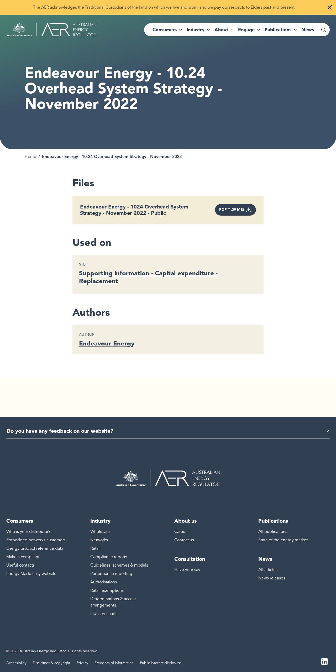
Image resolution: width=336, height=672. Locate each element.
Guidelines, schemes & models (119, 565)
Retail (95, 548)
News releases (271, 578)
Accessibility (16, 663)
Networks (99, 540)
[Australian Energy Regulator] (51, 29)
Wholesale (100, 531)
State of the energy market (283, 540)
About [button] (221, 30)
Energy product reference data (34, 548)
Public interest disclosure (160, 663)
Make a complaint (22, 556)
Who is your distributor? (28, 531)
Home (30, 156)
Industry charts (103, 613)
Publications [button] (278, 30)
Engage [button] (246, 30)
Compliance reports (108, 556)
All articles (267, 569)
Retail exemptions (107, 590)
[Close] (329, 7)
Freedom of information (114, 663)
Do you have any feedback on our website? (60, 431)
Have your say (187, 569)
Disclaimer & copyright (51, 663)
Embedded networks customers (36, 540)
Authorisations (103, 582)
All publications (272, 531)
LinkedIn (324, 661)
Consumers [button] (165, 30)
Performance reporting (111, 573)
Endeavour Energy (106, 343)
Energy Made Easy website (31, 573)
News (307, 30)
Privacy (82, 663)
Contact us (184, 540)
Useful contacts (20, 565)
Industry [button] (195, 30)
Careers (181, 531)
